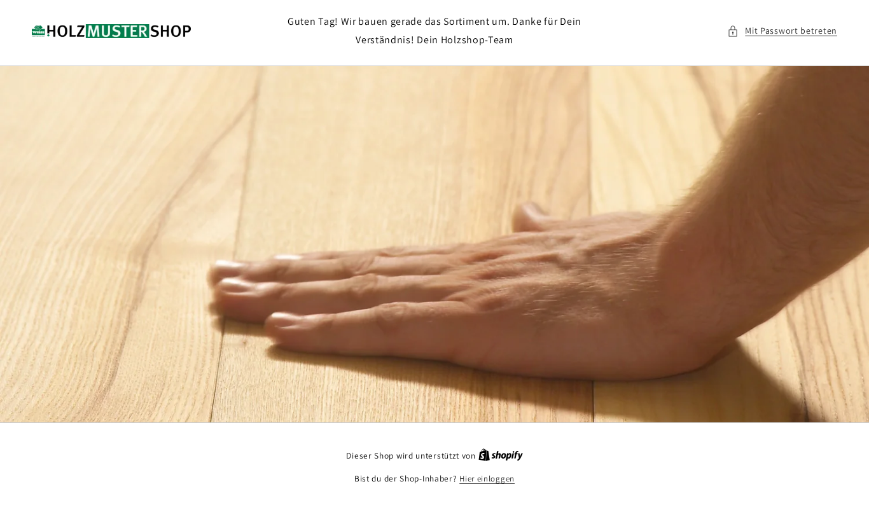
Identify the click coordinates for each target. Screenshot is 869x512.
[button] (782, 31)
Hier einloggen (487, 478)
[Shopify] (500, 455)
